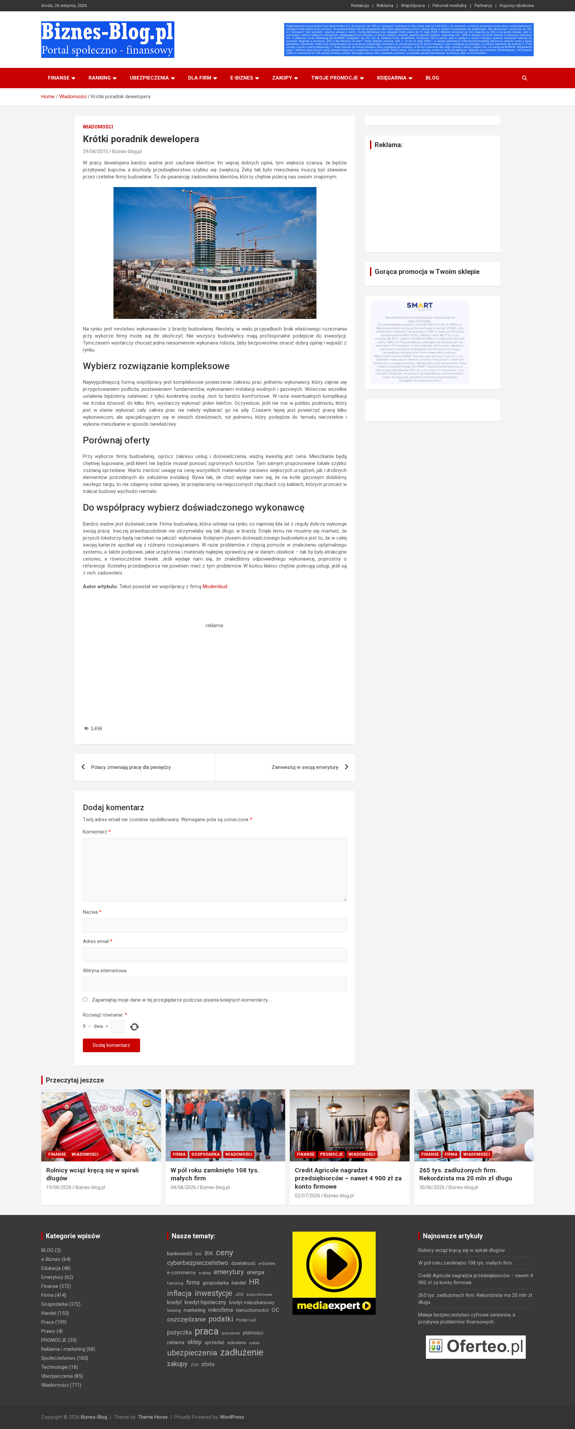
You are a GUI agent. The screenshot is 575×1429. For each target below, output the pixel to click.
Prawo (48, 1331)
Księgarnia (392, 78)
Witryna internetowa (104, 971)
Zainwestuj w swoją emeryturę (305, 767)
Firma (179, 1154)
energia (255, 1272)
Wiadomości (98, 126)
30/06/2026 (432, 1187)
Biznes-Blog (94, 1417)
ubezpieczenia (192, 1352)
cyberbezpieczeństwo (197, 1263)
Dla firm (199, 78)
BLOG (432, 78)
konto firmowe (259, 1294)
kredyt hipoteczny (205, 1302)
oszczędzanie (186, 1319)
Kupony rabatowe (517, 5)
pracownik (231, 1333)
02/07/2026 (307, 1195)
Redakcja (360, 5)
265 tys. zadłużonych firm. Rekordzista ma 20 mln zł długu (465, 1174)
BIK (209, 1253)
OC (275, 1310)
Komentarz (97, 832)
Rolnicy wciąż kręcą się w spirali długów (461, 1250)
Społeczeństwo (58, 1358)
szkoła (254, 1343)
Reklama (385, 5)
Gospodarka (205, 1154)
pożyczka (179, 1332)
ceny (224, 1252)
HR (254, 1282)
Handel (48, 1313)
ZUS (194, 1364)
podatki (221, 1319)
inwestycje (213, 1293)
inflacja (179, 1293)
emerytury (229, 1272)
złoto (208, 1364)
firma (193, 1282)
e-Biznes (51, 1259)
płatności (253, 1333)
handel (239, 1283)
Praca (47, 1322)
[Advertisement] (215, 675)
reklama (175, 1342)
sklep (194, 1342)
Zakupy (282, 78)
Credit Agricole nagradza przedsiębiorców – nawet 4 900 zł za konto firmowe (348, 1178)
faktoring (175, 1283)
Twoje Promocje (334, 78)
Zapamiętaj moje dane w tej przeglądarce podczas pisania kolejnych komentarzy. (180, 1000)
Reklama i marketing (63, 1349)
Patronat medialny (450, 5)
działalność (243, 1263)
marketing (194, 1310)
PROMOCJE (331, 1154)
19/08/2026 (59, 1187)
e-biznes (241, 78)
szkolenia (236, 1342)
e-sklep (205, 1273)
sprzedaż (214, 1342)
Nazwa (92, 912)
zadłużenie (241, 1352)
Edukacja (51, 1268)
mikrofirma (220, 1310)
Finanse (59, 78)
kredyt (174, 1302)
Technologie (54, 1367)
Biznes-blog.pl (127, 151)
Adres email (97, 941)
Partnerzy (483, 5)
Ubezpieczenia (149, 78)
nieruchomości (252, 1310)
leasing (174, 1310)
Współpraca (413, 5)
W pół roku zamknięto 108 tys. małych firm (465, 1263)
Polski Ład (246, 1319)
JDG (239, 1294)
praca (207, 1331)
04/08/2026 (183, 1187)
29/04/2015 (95, 151)
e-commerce (181, 1273)
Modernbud (215, 587)
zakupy (177, 1364)
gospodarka (216, 1283)
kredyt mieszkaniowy (252, 1302)
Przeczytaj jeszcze (75, 1080)
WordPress (232, 1417)
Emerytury (52, 1277)
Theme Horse (153, 1417)
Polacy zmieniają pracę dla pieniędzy (131, 767)
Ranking (100, 78)
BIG (198, 1254)
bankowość (179, 1254)
